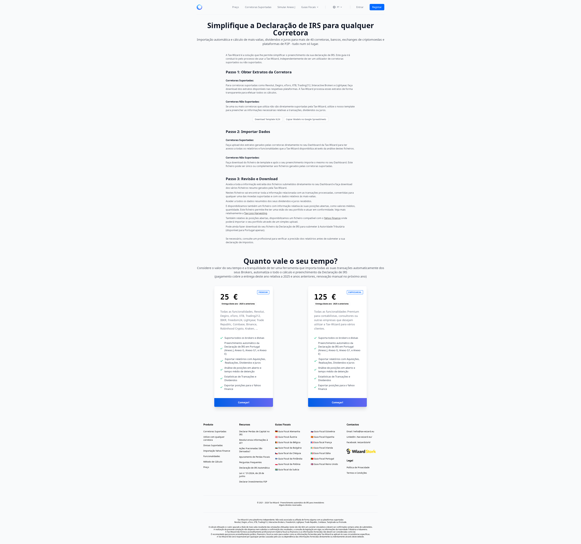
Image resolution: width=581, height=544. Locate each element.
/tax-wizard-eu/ (364, 436)
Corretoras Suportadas (258, 7)
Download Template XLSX (267, 119)
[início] (199, 7)
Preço (235, 7)
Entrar (360, 7)
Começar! (243, 402)
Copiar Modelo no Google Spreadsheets (306, 119)
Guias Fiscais (308, 7)
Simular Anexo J (286, 7)
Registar (377, 7)
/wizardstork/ (364, 442)
